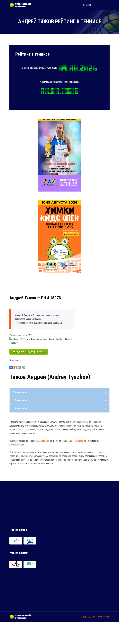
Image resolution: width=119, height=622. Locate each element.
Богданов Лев (42, 440)
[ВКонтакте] (11, 367)
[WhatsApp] (23, 367)
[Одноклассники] (15, 367)
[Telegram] (19, 367)
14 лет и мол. (20, 408)
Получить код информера (28, 351)
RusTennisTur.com (101, 616)
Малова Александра (78, 440)
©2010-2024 (87, 616)
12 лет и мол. (20, 400)
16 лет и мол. (20, 392)
